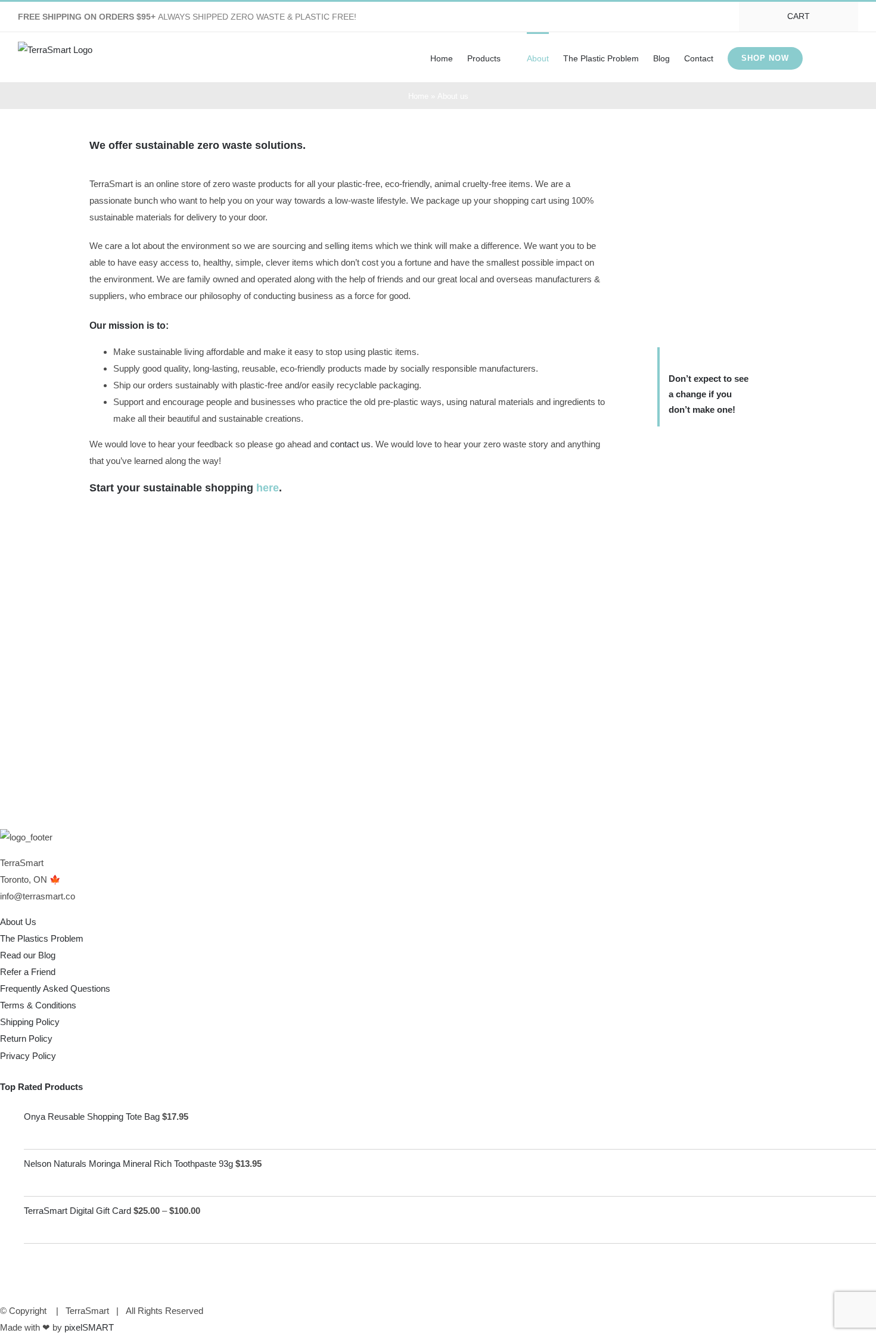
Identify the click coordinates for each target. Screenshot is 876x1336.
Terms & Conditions (38, 1005)
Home (418, 96)
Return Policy (26, 1038)
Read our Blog (27, 955)
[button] (840, 57)
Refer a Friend (27, 972)
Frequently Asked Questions (55, 988)
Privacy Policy (28, 1056)
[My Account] (820, 57)
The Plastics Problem (41, 938)
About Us (18, 922)
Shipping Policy (30, 1022)
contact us (350, 444)
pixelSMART (89, 1327)
